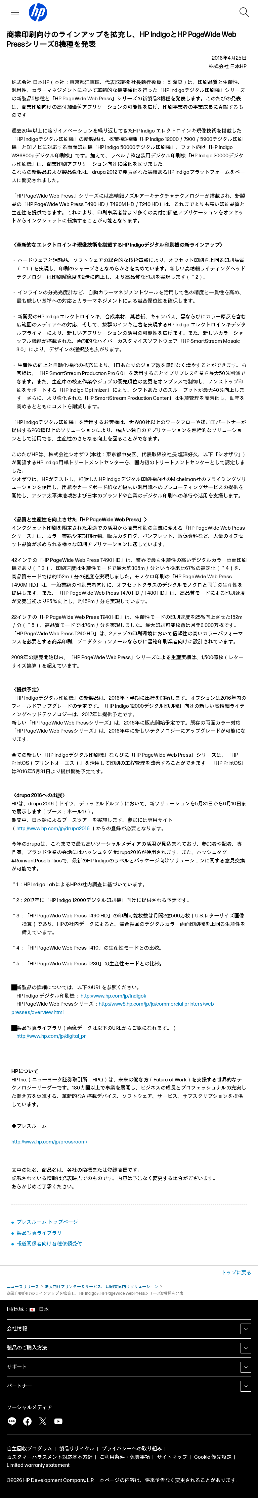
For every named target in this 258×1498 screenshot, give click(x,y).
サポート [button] (17, 1367)
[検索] (244, 12)
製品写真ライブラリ (39, 1233)
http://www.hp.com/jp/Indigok (113, 996)
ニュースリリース (23, 1286)
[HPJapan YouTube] (58, 1421)
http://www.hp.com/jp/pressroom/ (49, 1142)
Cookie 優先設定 (212, 1457)
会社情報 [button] (17, 1329)
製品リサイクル (76, 1449)
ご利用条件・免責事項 (124, 1457)
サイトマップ (172, 1457)
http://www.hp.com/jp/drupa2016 (53, 828)
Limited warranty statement (38, 1465)
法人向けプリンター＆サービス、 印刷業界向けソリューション (101, 1286)
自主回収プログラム (29, 1449)
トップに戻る (236, 1273)
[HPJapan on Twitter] (43, 1421)
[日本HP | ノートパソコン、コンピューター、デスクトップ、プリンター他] (35, 12)
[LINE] (12, 1421)
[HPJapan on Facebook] (27, 1421)
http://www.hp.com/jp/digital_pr (51, 1036)
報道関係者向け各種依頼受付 (49, 1244)
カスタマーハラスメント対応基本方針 (49, 1457)
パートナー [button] (19, 1386)
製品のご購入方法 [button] (27, 1348)
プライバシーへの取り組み (131, 1449)
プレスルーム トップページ (47, 1222)
